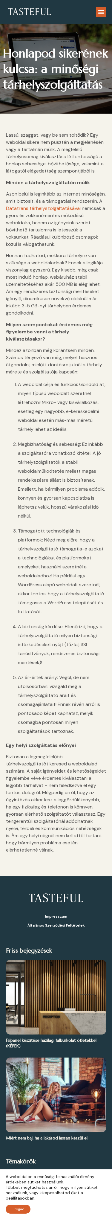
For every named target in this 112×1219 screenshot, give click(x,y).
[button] (101, 12)
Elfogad (18, 1209)
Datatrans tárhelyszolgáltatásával (43, 208)
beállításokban (20, 1198)
